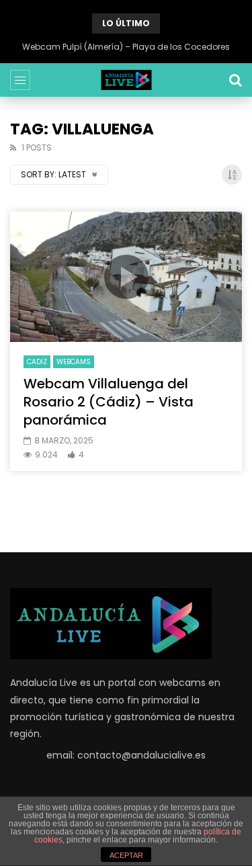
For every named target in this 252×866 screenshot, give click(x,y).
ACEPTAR (126, 855)
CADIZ (37, 362)
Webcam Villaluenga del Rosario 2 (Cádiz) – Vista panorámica (109, 401)
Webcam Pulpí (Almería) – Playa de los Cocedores (126, 46)
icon (126, 277)
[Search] (235, 80)
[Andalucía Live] (126, 80)
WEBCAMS (73, 362)
